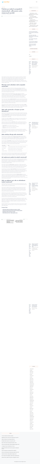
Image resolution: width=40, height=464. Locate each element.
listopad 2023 (31, 381)
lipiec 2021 (31, 404)
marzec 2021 (31, 409)
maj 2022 (31, 390)
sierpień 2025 (31, 371)
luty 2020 (31, 427)
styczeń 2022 (31, 396)
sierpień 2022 (31, 386)
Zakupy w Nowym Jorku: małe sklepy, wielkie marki (8, 439)
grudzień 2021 (31, 397)
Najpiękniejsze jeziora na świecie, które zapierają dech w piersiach (10, 437)
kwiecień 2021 (31, 408)
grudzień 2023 (31, 379)
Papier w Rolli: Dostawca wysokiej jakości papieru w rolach (9, 442)
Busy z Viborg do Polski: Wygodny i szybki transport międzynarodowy (10, 455)
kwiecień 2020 (31, 424)
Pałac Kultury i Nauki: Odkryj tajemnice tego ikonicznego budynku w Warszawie (33, 36)
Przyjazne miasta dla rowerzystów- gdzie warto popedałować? (34, 305)
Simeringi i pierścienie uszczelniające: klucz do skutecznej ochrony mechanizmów (33, 20)
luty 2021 (31, 411)
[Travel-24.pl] (6, 2)
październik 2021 (32, 400)
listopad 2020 (31, 415)
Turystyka (3, 7)
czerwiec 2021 (31, 405)
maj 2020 (31, 423)
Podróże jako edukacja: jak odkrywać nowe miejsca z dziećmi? (11, 209)
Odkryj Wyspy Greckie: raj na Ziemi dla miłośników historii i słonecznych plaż (35, 123)
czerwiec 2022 (31, 389)
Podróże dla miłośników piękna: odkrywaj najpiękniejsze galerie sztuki (10, 444)
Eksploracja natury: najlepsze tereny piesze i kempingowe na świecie (10, 457)
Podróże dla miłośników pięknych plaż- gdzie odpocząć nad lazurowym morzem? (33, 32)
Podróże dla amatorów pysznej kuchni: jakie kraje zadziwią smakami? (12, 210)
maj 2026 (31, 370)
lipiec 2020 (31, 420)
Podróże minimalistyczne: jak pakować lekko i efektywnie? (9, 450)
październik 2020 (32, 416)
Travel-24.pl (19, 461)
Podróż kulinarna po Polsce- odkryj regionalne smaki (10, 212)
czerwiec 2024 (31, 375)
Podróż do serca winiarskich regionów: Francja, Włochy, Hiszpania (32, 45)
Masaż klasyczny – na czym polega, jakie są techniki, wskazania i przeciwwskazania (33, 14)
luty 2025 (31, 374)
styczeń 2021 (31, 412)
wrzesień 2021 (31, 401)
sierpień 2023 (31, 382)
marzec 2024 (31, 378)
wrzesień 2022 (31, 385)
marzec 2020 (31, 426)
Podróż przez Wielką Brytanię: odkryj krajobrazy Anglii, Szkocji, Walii (10, 452)
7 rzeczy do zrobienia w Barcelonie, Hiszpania (7, 435)
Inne (29, 54)
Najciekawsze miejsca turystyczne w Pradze (9, 211)
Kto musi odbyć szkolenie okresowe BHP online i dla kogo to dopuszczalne (33, 17)
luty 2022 (31, 394)
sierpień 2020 (31, 419)
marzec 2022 (31, 393)
